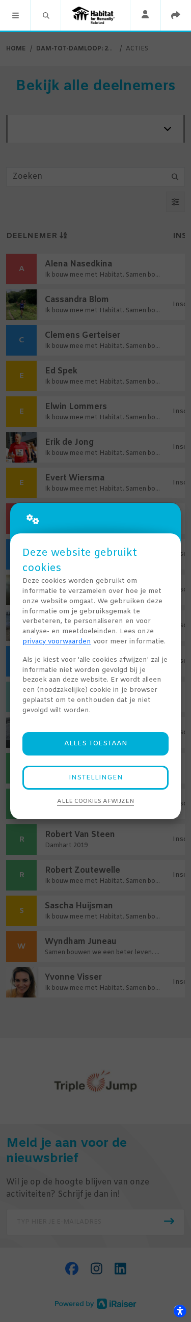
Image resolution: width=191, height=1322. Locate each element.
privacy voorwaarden (56, 641)
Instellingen (96, 777)
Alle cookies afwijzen (95, 801)
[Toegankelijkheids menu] (180, 1311)
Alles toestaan (95, 743)
